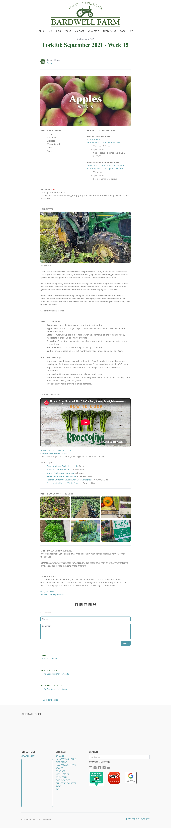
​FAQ (57, 789)
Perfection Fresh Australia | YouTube (54, 454)
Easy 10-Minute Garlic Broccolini (62, 466)
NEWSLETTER (62, 774)
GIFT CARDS (61, 762)
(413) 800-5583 (47, 591)
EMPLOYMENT (63, 780)
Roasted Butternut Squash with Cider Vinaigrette (70, 479)
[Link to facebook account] (99, 767)
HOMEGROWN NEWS (66, 765)
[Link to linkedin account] (104, 767)
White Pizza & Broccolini (58, 469)
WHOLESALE (61, 777)
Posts (49, 63)
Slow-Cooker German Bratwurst (62, 476)
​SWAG (58, 786)
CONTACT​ (60, 771)
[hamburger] (10, 4)
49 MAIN (60, 756)
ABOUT (59, 768)
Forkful (44, 658)
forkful (54, 658)
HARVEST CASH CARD (66, 759)
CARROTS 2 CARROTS (66, 783)
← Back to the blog (49, 699)
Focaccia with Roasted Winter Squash (64, 483)
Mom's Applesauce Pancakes (60, 473)
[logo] (85, 15)
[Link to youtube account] (90, 767)
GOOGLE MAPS (28, 756)
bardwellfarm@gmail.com (52, 594)
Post (126, 643)
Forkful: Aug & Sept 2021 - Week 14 (54, 689)
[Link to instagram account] (95, 767)
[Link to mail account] (108, 767)
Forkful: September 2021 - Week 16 (54, 674)
